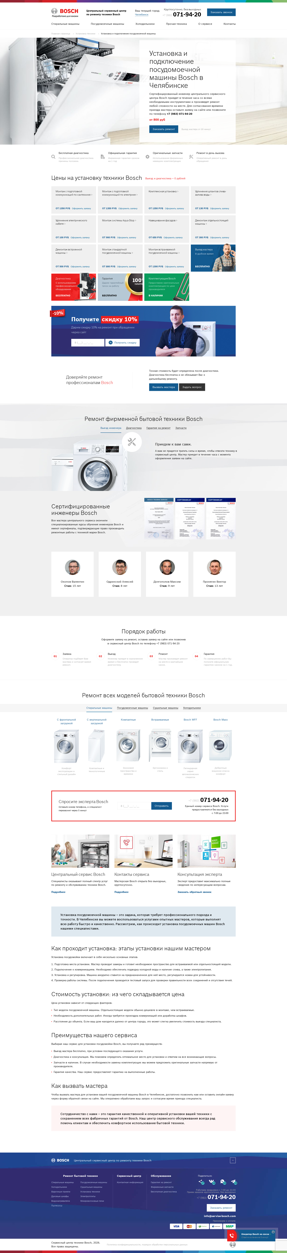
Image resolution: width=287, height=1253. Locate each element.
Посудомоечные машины (107, 23)
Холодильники (145, 23)
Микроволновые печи (92, 1201)
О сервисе (205, 23)
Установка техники (90, 1192)
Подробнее (58, 892)
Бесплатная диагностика (164, 1192)
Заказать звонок (221, 12)
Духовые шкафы (60, 1196)
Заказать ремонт (164, 129)
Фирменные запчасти (162, 1187)
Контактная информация (130, 1182)
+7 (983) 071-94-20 (179, 113)
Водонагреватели (60, 1201)
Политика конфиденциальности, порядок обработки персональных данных (147, 1245)
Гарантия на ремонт (161, 1182)
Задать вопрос (192, 387)
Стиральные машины (65, 23)
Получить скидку (125, 342)
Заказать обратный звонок (194, 892)
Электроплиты (88, 1196)
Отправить (162, 805)
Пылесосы (56, 1206)
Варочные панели (60, 1192)
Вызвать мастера (163, 387)
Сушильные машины (91, 1187)
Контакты (230, 23)
